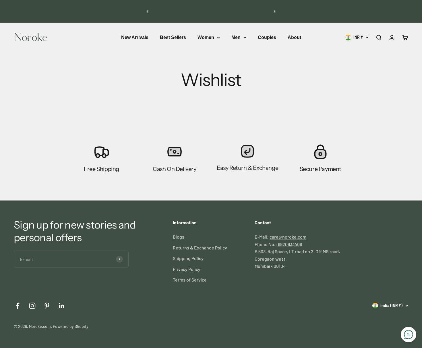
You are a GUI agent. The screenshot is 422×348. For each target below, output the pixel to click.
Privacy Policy (186, 269)
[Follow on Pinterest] (47, 306)
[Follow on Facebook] (18, 306)
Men (236, 37)
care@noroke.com (288, 236)
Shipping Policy (188, 258)
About (294, 37)
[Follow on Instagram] (32, 306)
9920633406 (290, 244)
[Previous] (147, 11)
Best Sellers (173, 37)
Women (206, 37)
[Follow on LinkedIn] (61, 306)
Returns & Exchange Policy (200, 247)
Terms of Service (190, 279)
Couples (267, 37)
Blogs (178, 236)
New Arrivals (134, 37)
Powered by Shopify (70, 326)
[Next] (275, 11)
